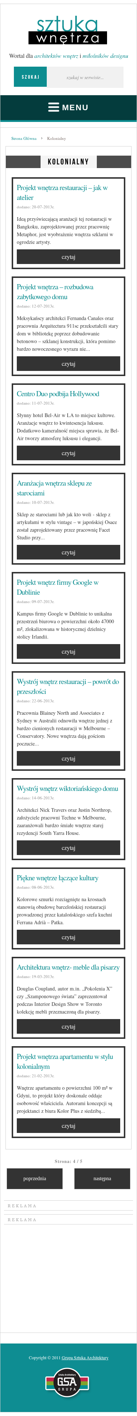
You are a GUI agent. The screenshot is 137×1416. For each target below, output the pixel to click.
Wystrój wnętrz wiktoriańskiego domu (67, 788)
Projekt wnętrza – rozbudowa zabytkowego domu (55, 291)
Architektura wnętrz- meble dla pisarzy (68, 967)
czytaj (68, 256)
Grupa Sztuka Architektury (85, 1357)
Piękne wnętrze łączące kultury (57, 877)
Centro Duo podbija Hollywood (58, 393)
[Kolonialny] (69, 160)
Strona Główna (24, 138)
